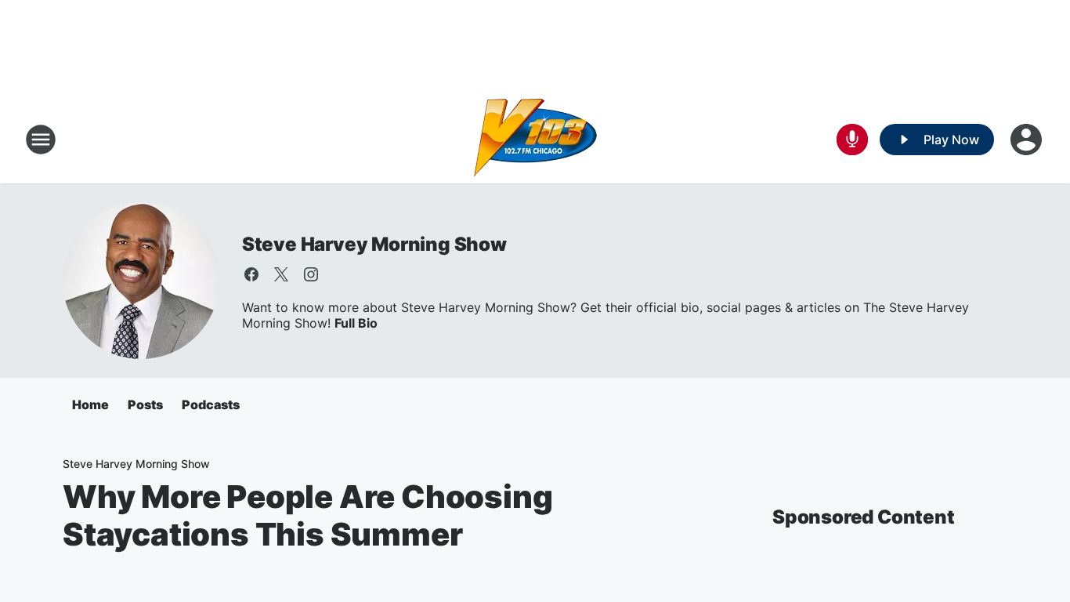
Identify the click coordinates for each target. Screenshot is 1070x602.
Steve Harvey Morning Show (374, 244)
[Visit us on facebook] (251, 274)
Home (90, 404)
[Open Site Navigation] (40, 139)
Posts (145, 404)
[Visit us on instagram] (311, 274)
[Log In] (1027, 139)
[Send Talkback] (852, 139)
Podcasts (211, 404)
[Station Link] (535, 139)
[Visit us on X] (281, 274)
